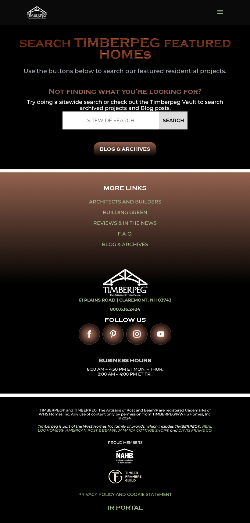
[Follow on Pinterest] (113, 334)
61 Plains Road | (99, 300)
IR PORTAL (125, 507)
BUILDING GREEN (125, 212)
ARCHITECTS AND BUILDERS (125, 202)
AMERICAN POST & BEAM (89, 430)
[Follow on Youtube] (160, 334)
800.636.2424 (125, 309)
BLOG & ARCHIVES (125, 149)
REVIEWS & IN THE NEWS (125, 223)
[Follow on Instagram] (137, 334)
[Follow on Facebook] (89, 334)
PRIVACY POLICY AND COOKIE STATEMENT (125, 494)
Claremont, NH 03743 (145, 300)
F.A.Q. (125, 234)
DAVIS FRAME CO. (195, 430)
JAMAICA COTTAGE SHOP (142, 430)
